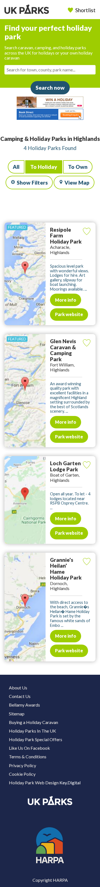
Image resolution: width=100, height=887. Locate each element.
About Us (18, 687)
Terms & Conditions (27, 756)
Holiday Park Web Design (34, 782)
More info (65, 299)
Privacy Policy (22, 765)
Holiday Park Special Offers (35, 739)
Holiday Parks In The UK (32, 730)
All (16, 167)
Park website (69, 314)
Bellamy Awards (24, 704)
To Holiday (43, 167)
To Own (78, 167)
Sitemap (16, 713)
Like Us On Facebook (29, 748)
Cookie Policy (22, 774)
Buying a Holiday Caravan (33, 722)
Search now (50, 87)
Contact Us (20, 696)
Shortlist (85, 10)
